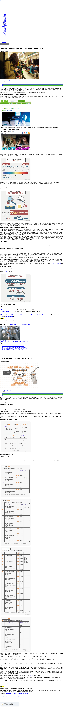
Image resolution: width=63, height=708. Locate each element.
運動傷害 (5, 25)
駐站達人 (5, 41)
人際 (5, 29)
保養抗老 (4, 32)
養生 (5, 17)
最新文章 (4, 6)
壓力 (5, 28)
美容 (5, 34)
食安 (5, 20)
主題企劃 (4, 42)
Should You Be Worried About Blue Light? (8, 311)
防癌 (5, 14)
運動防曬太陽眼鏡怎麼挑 (56, 263)
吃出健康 (4, 16)
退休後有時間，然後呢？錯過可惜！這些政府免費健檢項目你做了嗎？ (14, 349)
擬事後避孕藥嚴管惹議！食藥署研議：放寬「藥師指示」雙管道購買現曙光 (15, 345)
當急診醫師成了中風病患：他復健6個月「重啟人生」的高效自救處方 (14, 347)
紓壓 (5, 30)
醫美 (5, 33)
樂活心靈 (4, 26)
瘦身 (5, 24)
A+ (2, 86)
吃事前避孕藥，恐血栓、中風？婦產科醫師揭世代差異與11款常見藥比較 (15, 696)
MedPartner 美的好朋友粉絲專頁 (24, 324)
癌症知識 (4, 13)
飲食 (5, 18)
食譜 (5, 21)
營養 (5, 19)
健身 (5, 23)
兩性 (5, 27)
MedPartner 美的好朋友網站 (11, 324)
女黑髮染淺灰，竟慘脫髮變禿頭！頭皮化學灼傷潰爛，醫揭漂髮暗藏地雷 (15, 348)
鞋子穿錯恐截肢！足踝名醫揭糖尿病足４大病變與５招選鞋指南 (13, 346)
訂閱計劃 (31, 675)
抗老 (5, 35)
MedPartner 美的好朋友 (7, 80)
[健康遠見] (2, 0)
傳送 (3, 85)
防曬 (6, 271)
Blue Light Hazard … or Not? (6, 309)
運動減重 (4, 22)
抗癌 (5, 15)
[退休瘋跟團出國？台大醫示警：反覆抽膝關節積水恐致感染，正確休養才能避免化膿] (31, 333)
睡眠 (5, 31)
